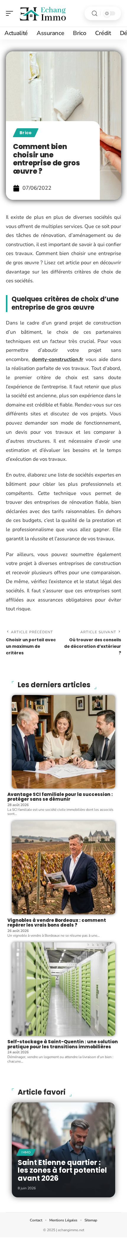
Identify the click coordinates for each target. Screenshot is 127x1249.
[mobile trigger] (11, 13)
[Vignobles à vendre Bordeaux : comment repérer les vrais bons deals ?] (63, 867)
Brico (25, 133)
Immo (26, 1152)
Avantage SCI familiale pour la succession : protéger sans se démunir (60, 796)
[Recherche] (94, 13)
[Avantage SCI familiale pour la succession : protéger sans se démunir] (63, 742)
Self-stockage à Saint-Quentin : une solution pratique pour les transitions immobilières (62, 1044)
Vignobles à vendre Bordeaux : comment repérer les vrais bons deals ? (56, 922)
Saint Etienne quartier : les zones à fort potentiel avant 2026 (62, 1170)
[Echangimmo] (42, 13)
